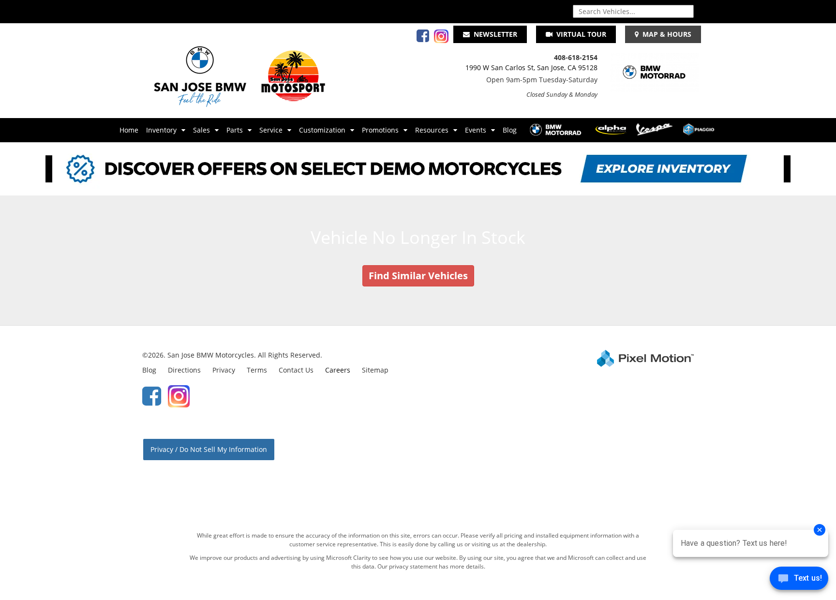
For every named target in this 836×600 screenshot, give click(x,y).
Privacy (223, 370)
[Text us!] (799, 580)
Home (128, 130)
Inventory (161, 130)
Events (475, 130)
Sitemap (375, 370)
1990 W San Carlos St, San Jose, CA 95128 (531, 67)
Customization (322, 130)
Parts (234, 130)
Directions (184, 370)
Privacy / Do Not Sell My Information (208, 449)
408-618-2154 (575, 57)
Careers (337, 370)
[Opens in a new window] (420, 38)
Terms (257, 370)
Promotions (380, 130)
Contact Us (296, 370)
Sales (201, 130)
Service (271, 130)
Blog (510, 130)
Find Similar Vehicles (418, 275)
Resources (431, 130)
